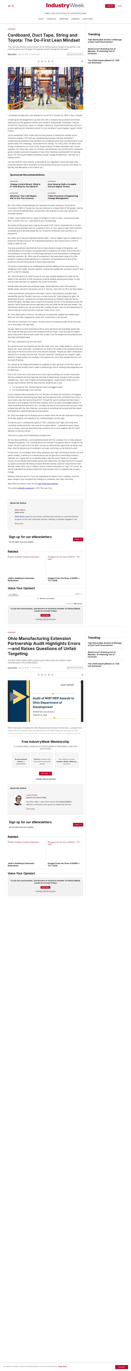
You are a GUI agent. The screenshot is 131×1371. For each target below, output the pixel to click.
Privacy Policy (62, 1366)
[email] (52, 61)
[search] (12, 6)
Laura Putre (12, 668)
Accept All (122, 1367)
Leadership (75, 19)
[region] (45, 599)
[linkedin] (42, 61)
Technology (51, 19)
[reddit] (49, 61)
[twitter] (45, 61)
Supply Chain (88, 19)
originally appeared (25, 488)
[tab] (13, 594)
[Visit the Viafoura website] (78, 604)
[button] (9, 6)
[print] (82, 61)
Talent (41, 19)
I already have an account (45, 619)
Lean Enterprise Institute (47, 484)
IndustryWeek (65, 802)
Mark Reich (12, 54)
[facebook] (39, 61)
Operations (63, 19)
